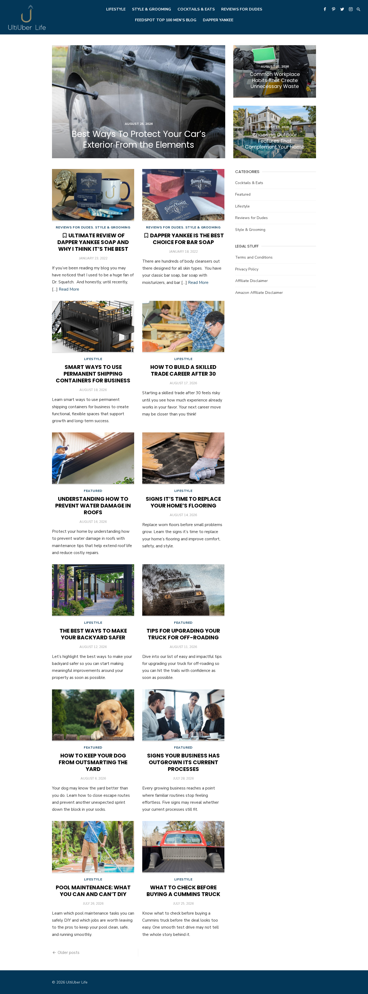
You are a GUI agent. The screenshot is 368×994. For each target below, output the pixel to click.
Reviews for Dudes (241, 9)
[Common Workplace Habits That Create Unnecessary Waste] (274, 71)
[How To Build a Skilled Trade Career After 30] (183, 327)
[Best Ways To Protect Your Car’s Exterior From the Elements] (138, 101)
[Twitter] (342, 9)
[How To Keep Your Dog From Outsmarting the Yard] (93, 715)
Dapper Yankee (218, 20)
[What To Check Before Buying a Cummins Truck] (183, 847)
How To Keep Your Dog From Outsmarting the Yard (93, 762)
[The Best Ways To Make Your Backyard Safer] (93, 590)
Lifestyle (116, 9)
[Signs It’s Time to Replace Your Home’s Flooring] (183, 458)
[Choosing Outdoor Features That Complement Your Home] (274, 132)
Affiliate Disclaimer (251, 280)
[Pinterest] (333, 9)
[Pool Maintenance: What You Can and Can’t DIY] (93, 847)
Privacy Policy (246, 269)
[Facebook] (324, 9)
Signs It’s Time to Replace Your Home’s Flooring (183, 502)
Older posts (68, 952)
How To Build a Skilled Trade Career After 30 (183, 370)
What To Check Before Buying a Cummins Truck (183, 891)
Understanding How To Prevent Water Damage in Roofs (93, 505)
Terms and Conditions (254, 257)
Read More (69, 289)
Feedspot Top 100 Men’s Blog (165, 20)
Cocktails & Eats (196, 9)
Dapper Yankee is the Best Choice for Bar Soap (187, 239)
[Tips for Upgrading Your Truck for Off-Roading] (183, 590)
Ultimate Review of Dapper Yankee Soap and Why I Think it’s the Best (93, 242)
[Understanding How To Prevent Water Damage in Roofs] (93, 458)
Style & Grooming (151, 9)
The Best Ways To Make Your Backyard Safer (93, 634)
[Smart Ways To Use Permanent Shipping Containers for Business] (93, 327)
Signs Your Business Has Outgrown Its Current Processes (183, 762)
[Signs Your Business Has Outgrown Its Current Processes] (183, 715)
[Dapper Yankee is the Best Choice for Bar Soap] (183, 195)
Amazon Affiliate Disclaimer (259, 292)
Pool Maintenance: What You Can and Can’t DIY (93, 891)
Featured (93, 491)
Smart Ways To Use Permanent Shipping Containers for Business (93, 373)
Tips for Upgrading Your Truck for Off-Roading (183, 634)
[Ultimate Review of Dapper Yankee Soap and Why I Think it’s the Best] (93, 195)
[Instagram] (350, 9)
